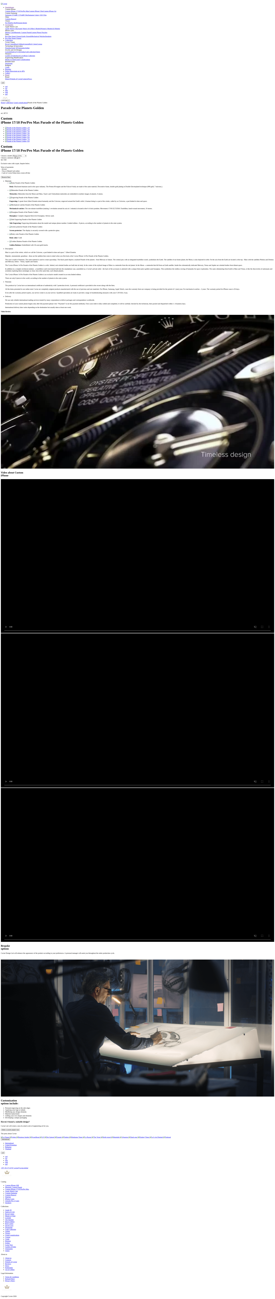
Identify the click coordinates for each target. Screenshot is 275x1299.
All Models (56, 29)
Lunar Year (9, 1245)
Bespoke (8, 69)
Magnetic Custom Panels (22, 32)
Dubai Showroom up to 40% (15, 71)
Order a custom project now (10, 1130)
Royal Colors (9, 44)
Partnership (9, 1268)
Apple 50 (14, 48)
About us (8, 1258)
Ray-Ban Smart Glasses (13, 36)
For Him (8, 23)
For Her (13, 23)
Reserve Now (6, 177)
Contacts (25, 79)
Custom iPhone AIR (12, 1185)
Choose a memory (7, 158)
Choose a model (6, 156)
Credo (7, 67)
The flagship (9, 1220)
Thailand (8, 1149)
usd (6, 86)
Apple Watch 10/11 (24, 29)
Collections (9, 40)
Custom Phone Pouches (39, 32)
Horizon (8, 1241)
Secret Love (20, 56)
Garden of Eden (10, 56)
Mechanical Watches (38, 36)
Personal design (21, 23)
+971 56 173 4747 (7, 1168)
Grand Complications (22, 59)
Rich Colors (33, 44)
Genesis (26, 44)
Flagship (8, 48)
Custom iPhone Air (49, 11)
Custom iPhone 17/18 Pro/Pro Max (17, 11)
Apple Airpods (26, 36)
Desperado (8, 63)
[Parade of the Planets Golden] (17, 128)
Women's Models (46, 29)
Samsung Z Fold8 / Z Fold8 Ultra (16, 15)
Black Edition (19, 44)
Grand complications (21, 103)
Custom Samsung (11, 1193)
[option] (139, 87)
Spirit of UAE (16, 52)
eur (6, 88)
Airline (27, 48)
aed (6, 94)
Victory (7, 1233)
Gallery (7, 73)
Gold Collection (10, 1229)
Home (3, 103)
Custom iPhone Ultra (36, 11)
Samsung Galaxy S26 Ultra (37, 15)
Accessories (9, 25)
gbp (6, 90)
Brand (7, 75)
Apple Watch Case (11, 1191)
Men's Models (36, 29)
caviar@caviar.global (21, 1168)
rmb (6, 92)
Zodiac (23, 52)
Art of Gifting (10, 1270)
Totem (38, 52)
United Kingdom (11, 1145)
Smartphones (9, 7)
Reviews (8, 1264)
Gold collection (30, 52)
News (30, 79)
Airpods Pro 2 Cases (12, 1201)
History (7, 79)
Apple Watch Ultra (11, 29)
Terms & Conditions (12, 1277)
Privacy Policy (10, 1281)
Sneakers (48, 36)
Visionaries (21, 48)
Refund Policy (10, 1279)
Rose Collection (29, 56)
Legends (8, 52)
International (9, 1143)
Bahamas (8, 1147)
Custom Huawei (10, 19)
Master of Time (10, 59)
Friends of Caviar (16, 79)
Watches (8, 1197)
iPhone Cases (9, 32)
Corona (39, 44)
